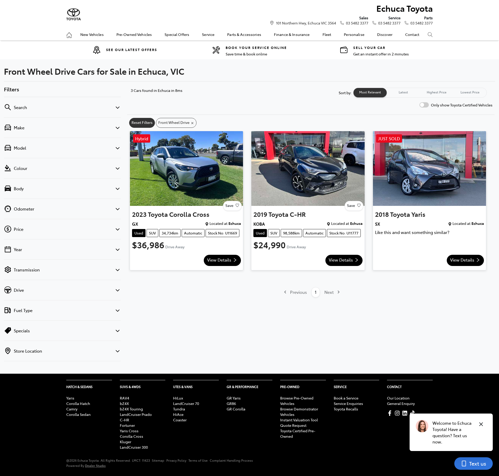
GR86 (231, 403)
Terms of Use (198, 460)
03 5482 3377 (357, 23)
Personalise (354, 34)
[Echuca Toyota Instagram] (398, 413)
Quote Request (293, 425)
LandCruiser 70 (186, 403)
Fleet (327, 34)
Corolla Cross (131, 436)
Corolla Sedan (78, 414)
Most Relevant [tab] (370, 92)
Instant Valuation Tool (299, 419)
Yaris (70, 398)
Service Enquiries (348, 403)
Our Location (398, 398)
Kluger (125, 441)
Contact (412, 34)
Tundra (179, 408)
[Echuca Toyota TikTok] (413, 413)
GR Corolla (236, 408)
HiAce (178, 414)
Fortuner (127, 425)
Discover (384, 34)
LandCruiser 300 (134, 447)
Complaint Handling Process (231, 460)
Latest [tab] (403, 92)
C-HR (124, 419)
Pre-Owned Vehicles (134, 34)
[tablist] (420, 93)
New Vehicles (92, 34)
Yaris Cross (129, 430)
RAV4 (124, 398)
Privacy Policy (176, 460)
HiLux (178, 398)
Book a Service (346, 398)
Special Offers (177, 34)
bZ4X (124, 403)
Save (229, 205)
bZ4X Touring (131, 408)
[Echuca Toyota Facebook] (391, 413)
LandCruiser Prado (136, 414)
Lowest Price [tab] (470, 92)
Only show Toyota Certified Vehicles (462, 104)
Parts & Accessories (244, 34)
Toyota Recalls (346, 408)
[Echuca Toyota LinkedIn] (406, 413)
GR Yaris (234, 398)
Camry (71, 408)
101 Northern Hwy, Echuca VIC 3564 (306, 23)
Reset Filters (142, 122)
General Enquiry (401, 403)
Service (208, 34)
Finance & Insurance (292, 34)
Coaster (180, 419)
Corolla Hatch (78, 403)
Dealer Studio (95, 465)
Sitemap (158, 460)
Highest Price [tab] (437, 92)
